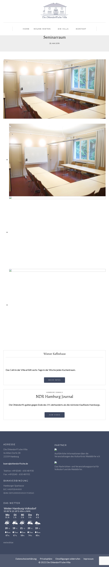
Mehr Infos (54, 380)
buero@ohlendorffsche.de (15, 463)
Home (26, 29)
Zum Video (54, 415)
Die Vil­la (63, 29)
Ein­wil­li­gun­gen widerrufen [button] (67, 558)
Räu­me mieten (42, 29)
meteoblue (8, 542)
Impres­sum (88, 558)
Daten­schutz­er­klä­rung (26, 558)
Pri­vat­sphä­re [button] (46, 558)
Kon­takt (81, 29)
